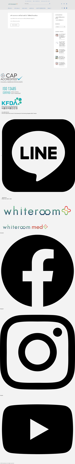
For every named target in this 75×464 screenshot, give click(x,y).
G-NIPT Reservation (40, 8)
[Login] (61, 4)
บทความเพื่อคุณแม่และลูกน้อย (15, 21)
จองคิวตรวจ (31, 8)
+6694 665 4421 (28, 1)
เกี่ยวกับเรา (10, 8)
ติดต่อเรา (49, 8)
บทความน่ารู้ (24, 8)
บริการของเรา (17, 8)
